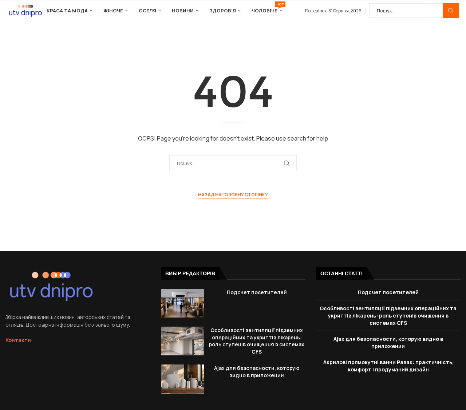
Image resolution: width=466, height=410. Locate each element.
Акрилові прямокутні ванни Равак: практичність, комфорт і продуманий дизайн (388, 366)
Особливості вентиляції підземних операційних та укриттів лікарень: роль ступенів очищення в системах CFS (256, 341)
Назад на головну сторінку (233, 195)
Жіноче (113, 10)
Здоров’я (222, 10)
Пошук (451, 10)
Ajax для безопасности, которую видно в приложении (257, 371)
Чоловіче (267, 8)
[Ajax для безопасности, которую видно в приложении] (182, 378)
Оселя (147, 10)
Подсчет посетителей (257, 292)
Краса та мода (67, 10)
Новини (183, 10)
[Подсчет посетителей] (182, 303)
